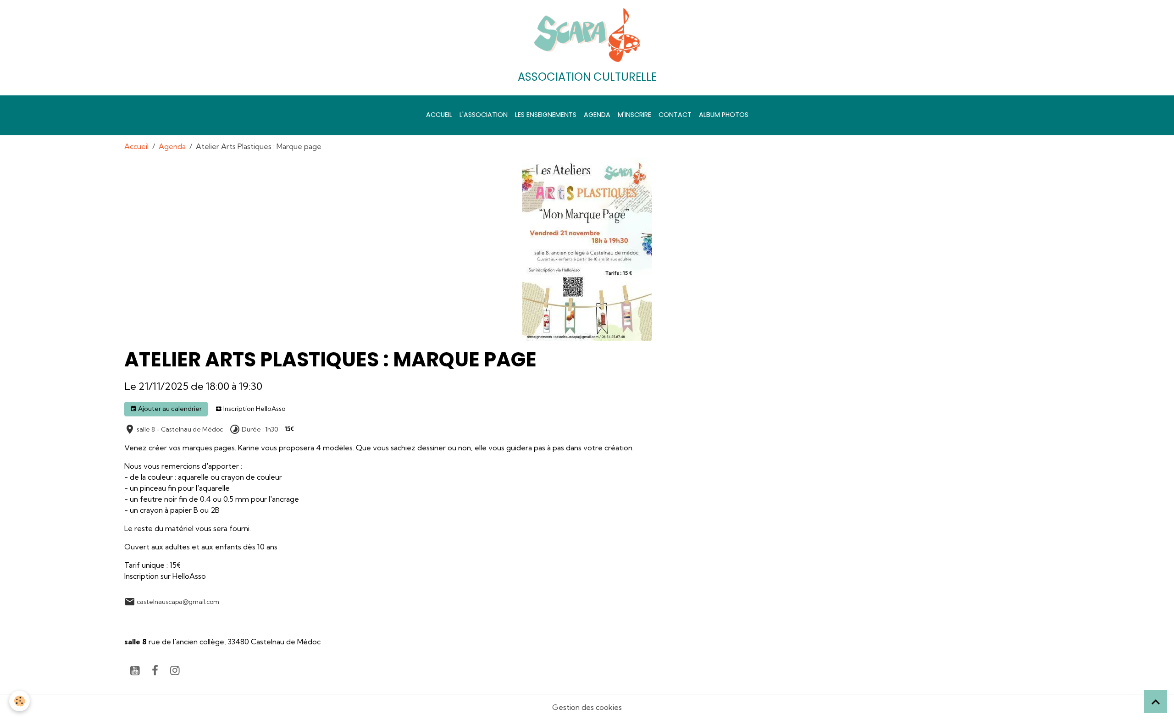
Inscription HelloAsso (254, 408)
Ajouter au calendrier (169, 408)
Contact (675, 114)
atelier (166, 620)
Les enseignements (545, 114)
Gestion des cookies (587, 707)
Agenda (597, 114)
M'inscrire (634, 114)
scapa (137, 620)
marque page (260, 620)
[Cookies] (19, 701)
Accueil (439, 114)
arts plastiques (208, 620)
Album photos (723, 114)
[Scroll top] (1155, 701)
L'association (484, 114)
